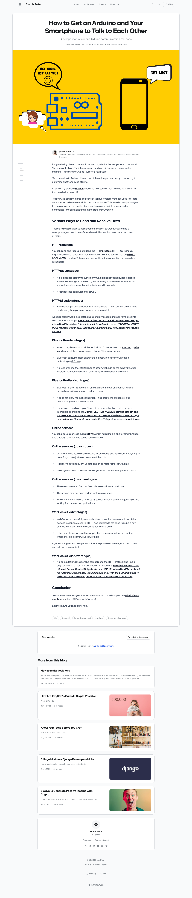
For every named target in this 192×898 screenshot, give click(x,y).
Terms (104, 864)
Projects (102, 4)
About (76, 4)
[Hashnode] (106, 846)
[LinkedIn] (94, 846)
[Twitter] (85, 846)
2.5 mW (76, 361)
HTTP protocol (103, 251)
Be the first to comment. (104, 646)
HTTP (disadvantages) (27, 182)
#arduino (99, 618)
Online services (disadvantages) (25, 207)
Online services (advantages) (24, 201)
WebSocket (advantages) (29, 212)
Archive (88, 864)
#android (66, 618)
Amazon (126, 347)
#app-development (82, 618)
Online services (24, 195)
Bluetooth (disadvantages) (25, 191)
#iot (55, 618)
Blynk (91, 434)
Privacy (96, 864)
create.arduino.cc (98, 415)
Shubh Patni (33, 4)
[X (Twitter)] (73, 151)
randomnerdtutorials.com (95, 326)
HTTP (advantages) (26, 178)
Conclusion (21, 222)
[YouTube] (98, 846)
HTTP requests (24, 175)
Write (170, 4)
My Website (89, 4)
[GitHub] (89, 846)
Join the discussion (140, 637)
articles (79, 189)
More (112, 4)
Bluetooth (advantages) (28, 186)
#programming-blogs (117, 618)
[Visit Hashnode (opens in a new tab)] (96, 885)
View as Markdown (119, 44)
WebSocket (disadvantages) (25, 217)
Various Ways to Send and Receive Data (28, 170)
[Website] (102, 846)
